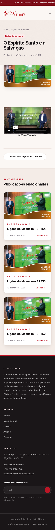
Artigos (7, 431)
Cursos (7, 426)
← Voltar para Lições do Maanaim (24, 156)
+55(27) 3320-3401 (13, 469)
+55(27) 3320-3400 (14, 464)
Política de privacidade (18, 524)
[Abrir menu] (49, 12)
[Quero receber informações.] (47, 490)
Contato (8, 437)
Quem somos (10, 421)
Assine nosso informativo (16, 482)
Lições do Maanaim (20, 29)
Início (6, 29)
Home (7, 415)
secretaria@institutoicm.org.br (19, 473)
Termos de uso (40, 524)
